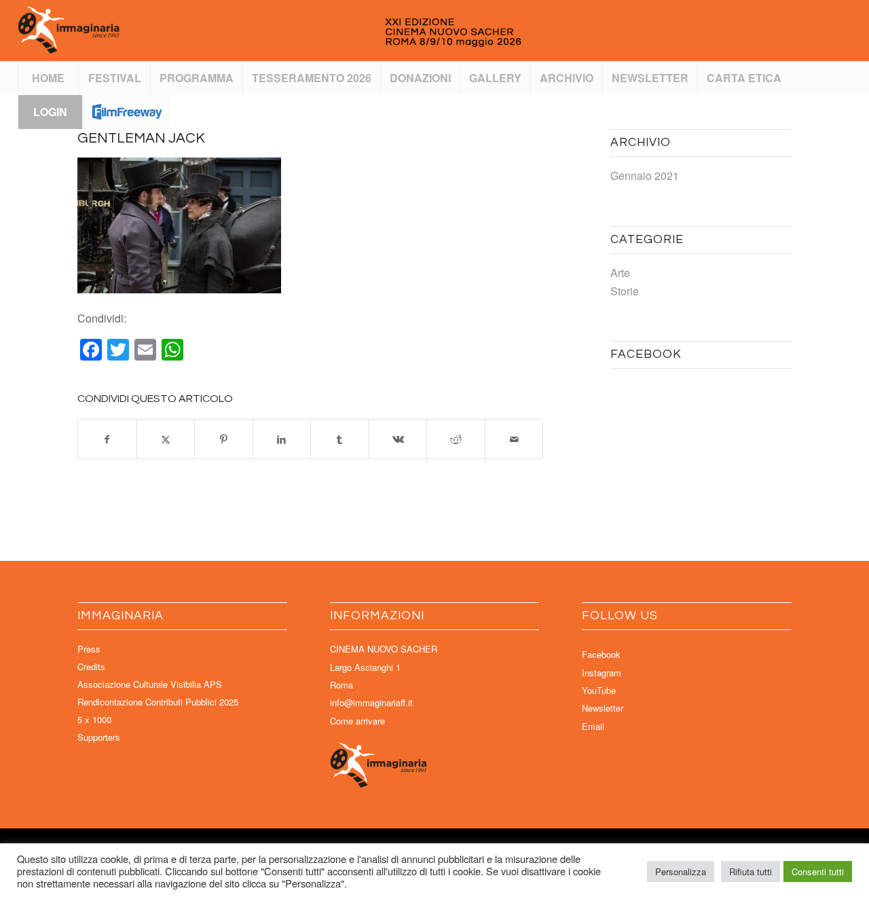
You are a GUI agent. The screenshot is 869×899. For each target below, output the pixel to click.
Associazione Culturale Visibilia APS (149, 684)
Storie (624, 291)
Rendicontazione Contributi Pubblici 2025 (157, 701)
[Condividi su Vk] (398, 439)
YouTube (599, 690)
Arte (620, 272)
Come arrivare (357, 720)
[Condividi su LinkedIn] (282, 439)
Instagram (601, 672)
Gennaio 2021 (644, 175)
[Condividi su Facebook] (107, 439)
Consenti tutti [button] (818, 871)
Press (88, 648)
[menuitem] (48, 78)
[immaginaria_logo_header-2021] (316, 30)
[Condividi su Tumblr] (340, 439)
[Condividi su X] (166, 439)
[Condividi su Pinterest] (224, 439)
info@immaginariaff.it (371, 702)
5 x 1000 (94, 719)
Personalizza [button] (680, 871)
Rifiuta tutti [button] (750, 871)
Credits (91, 666)
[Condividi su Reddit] (456, 439)
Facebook (601, 654)
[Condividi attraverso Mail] (514, 439)
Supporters (98, 737)
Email (593, 726)
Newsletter (602, 707)
